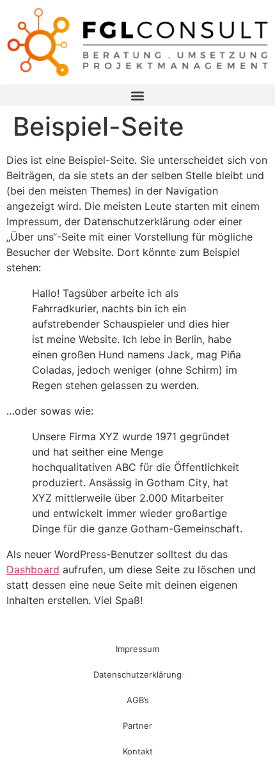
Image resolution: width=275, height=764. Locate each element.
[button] (137, 95)
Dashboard (32, 569)
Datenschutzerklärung (137, 674)
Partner (137, 725)
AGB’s (138, 700)
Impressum (137, 649)
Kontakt (138, 751)
